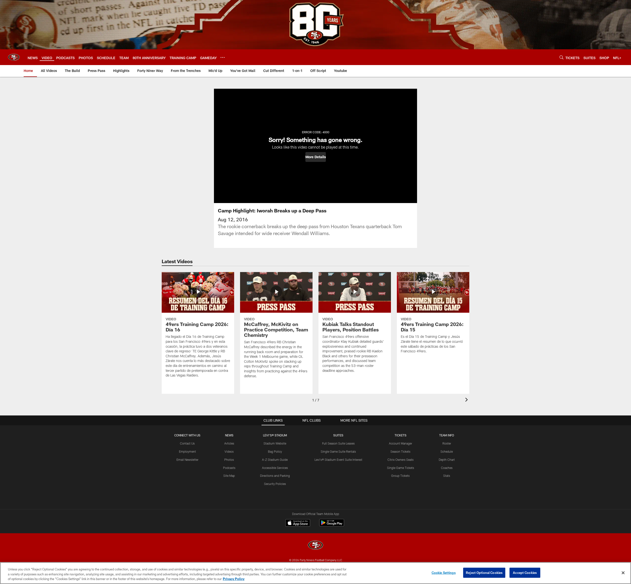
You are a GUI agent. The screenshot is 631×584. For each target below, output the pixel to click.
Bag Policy (275, 451)
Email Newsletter (187, 459)
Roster (446, 443)
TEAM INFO (446, 435)
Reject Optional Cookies (484, 572)
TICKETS (400, 435)
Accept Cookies (525, 572)
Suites (338, 435)
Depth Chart (447, 459)
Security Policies (275, 483)
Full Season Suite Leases (338, 443)
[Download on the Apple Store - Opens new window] (298, 523)
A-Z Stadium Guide (275, 459)
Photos (229, 459)
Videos (229, 451)
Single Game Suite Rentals (338, 451)
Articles (229, 443)
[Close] (623, 572)
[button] (315, 157)
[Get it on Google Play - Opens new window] (332, 525)
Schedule (446, 451)
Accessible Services (275, 467)
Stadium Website (274, 443)
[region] (315, 573)
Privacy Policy (234, 579)
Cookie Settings (444, 572)
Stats (446, 475)
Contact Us (187, 443)
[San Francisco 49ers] (315, 545)
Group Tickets (400, 475)
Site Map (229, 475)
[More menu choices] (223, 57)
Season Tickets (400, 451)
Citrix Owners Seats (400, 459)
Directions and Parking (275, 475)
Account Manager (400, 443)
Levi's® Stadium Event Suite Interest (338, 459)
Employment (187, 451)
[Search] (561, 57)
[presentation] (467, 400)
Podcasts (229, 467)
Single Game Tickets (400, 467)
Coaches (447, 467)
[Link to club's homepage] (14, 57)
